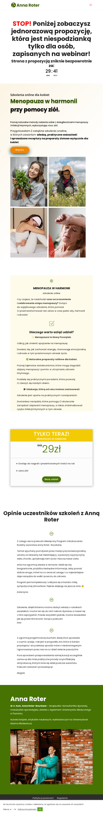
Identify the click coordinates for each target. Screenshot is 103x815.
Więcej (19, 149)
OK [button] (40, 809)
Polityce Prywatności (27, 809)
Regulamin (62, 798)
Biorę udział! (51, 479)
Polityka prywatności (43, 798)
